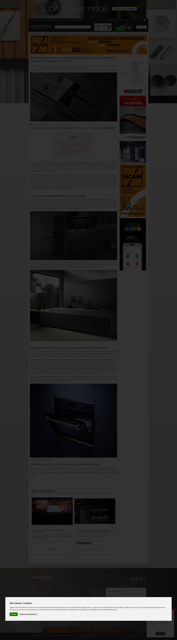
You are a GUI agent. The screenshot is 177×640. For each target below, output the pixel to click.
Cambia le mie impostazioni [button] (28, 614)
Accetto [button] (13, 614)
